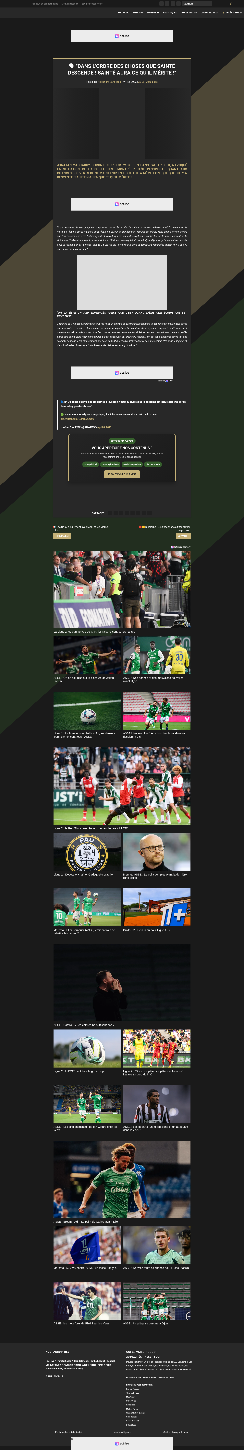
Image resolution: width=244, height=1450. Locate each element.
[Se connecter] (231, 4)
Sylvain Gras (131, 1401)
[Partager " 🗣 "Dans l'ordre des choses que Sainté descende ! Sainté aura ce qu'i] (110, 513)
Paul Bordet (130, 1405)
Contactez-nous (210, 13)
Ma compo (123, 13)
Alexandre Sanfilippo (109, 81)
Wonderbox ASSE (73, 1368)
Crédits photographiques (175, 1432)
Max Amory (130, 1397)
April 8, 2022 (104, 427)
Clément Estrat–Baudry (135, 1413)
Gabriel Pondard (132, 1421)
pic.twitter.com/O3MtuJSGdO (77, 418)
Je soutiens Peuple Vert (122, 474)
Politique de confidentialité (45, 3)
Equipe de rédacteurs (92, 3)
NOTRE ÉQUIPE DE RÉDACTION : (139, 1385)
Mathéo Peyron (132, 1409)
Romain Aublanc (132, 1389)
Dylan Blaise (131, 1425)
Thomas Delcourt (133, 1393)
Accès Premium (232, 13)
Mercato (138, 13)
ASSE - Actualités (148, 81)
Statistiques (170, 13)
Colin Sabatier (131, 1417)
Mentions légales (69, 3)
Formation (153, 13)
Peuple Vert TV (189, 13)
